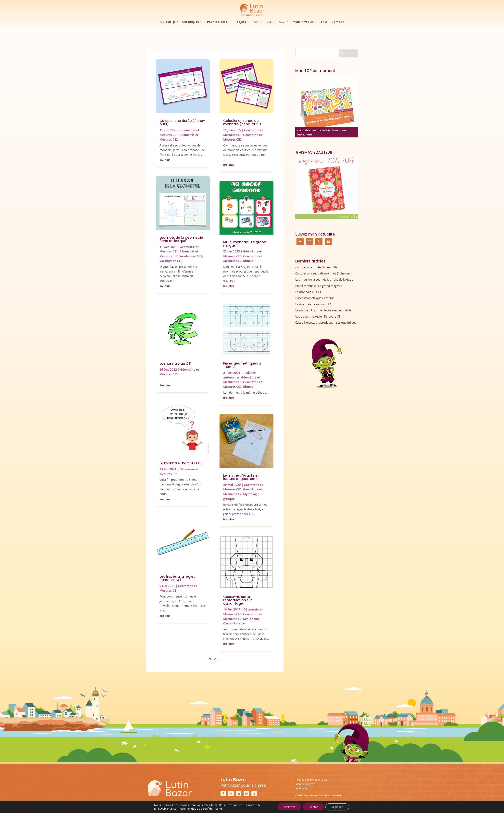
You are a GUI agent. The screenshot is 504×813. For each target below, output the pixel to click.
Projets (240, 22)
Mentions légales (305, 784)
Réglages (337, 807)
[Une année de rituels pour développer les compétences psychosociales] (326, 106)
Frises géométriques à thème (242, 365)
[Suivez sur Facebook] (223, 793)
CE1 (268, 22)
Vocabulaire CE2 (170, 261)
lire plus (164, 160)
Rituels (248, 261)
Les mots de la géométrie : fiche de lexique (182, 239)
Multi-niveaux (303, 22)
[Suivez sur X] (254, 793)
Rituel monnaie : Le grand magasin (244, 244)
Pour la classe (217, 22)
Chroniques (190, 22)
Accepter (289, 807)
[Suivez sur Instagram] (231, 793)
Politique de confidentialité (311, 779)
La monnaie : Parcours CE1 (181, 463)
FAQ (324, 22)
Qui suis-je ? (169, 22)
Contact (337, 22)
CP (256, 22)
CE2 (281, 22)
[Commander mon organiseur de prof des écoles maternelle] (326, 187)
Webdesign (302, 788)
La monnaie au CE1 (175, 363)
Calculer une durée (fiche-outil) (182, 122)
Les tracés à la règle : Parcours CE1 (177, 578)
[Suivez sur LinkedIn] (238, 793)
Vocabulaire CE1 (190, 256)
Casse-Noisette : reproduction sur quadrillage (237, 600)
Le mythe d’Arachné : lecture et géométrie (241, 477)
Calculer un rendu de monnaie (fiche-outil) (242, 122)
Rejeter (313, 807)
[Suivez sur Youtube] (246, 793)
